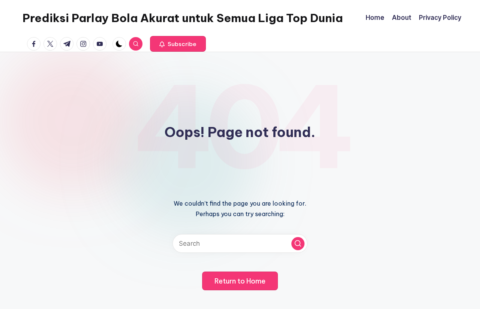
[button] (178, 44)
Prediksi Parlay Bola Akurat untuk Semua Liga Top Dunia (182, 18)
